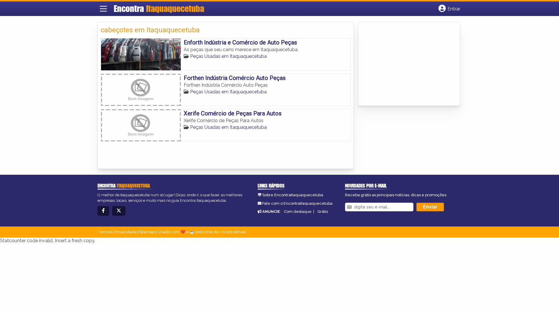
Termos (105, 232)
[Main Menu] (103, 9)
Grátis (322, 211)
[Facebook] (103, 211)
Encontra (159, 8)
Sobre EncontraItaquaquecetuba (292, 195)
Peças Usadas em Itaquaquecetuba (228, 56)
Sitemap (147, 232)
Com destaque (298, 211)
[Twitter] (118, 211)
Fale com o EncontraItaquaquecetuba (297, 203)
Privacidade (126, 232)
